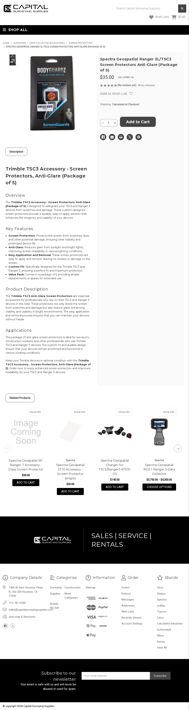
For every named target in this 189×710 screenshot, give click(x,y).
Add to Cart (26, 482)
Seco (160, 587)
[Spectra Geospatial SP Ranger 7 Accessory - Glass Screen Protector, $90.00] (26, 432)
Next (178, 449)
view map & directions (22, 616)
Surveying (56, 587)
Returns (126, 593)
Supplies (55, 593)
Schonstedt (164, 629)
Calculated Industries (170, 623)
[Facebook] (103, 137)
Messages (127, 599)
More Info (36, 411)
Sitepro (161, 593)
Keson (161, 641)
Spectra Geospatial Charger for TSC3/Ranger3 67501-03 (115, 467)
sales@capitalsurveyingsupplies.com (31, 609)
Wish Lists (161, 17)
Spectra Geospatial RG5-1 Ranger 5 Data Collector (159, 469)
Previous (7, 449)
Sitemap (91, 587)
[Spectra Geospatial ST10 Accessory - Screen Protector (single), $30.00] (70, 432)
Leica (160, 617)
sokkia (161, 605)
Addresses (128, 605)
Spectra (161, 599)
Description (16, 151)
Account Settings (131, 623)
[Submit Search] (182, 8)
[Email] (112, 137)
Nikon (160, 635)
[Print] (121, 137)
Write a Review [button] (146, 85)
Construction (72, 587)
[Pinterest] (138, 137)
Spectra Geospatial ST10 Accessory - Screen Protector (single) (70, 471)
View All (162, 647)
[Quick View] (39, 411)
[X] (130, 137)
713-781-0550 (17, 603)
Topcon (161, 611)
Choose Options (161, 487)
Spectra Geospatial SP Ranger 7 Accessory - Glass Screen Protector (26, 465)
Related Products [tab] (20, 398)
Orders (125, 587)
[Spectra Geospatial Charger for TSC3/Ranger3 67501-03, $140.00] (115, 432)
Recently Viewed (131, 617)
